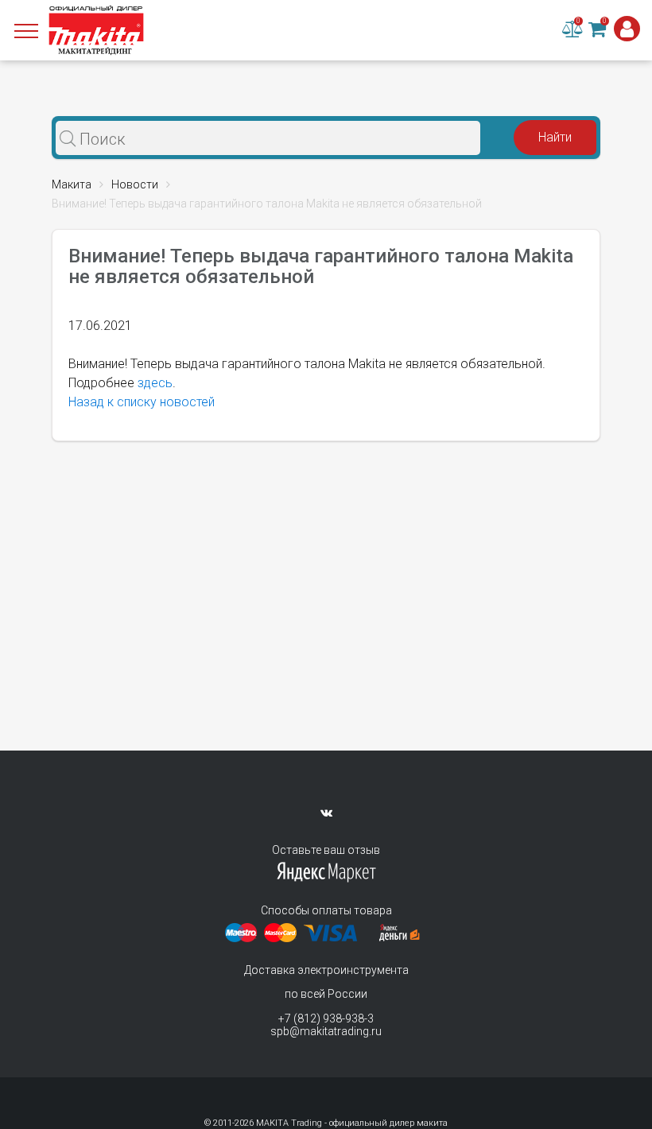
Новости (134, 184)
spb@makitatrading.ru (326, 1031)
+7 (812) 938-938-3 (326, 1018)
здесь (155, 382)
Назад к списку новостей (141, 401)
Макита (71, 184)
